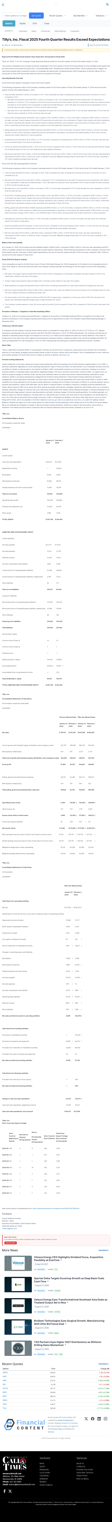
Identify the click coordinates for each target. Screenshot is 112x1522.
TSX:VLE (57, 1312)
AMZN (5, 1372)
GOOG (5, 1388)
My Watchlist (79, 15)
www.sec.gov (53, 400)
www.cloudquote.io (66, 1420)
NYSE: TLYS (14, 61)
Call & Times (23, 1502)
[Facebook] (92, 1424)
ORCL (5, 1404)
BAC (4, 1384)
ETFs (35, 23)
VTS (56, 1269)
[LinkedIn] (99, 1424)
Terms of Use (58, 1502)
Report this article (10, 1243)
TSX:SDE (57, 1290)
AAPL (5, 1376)
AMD (4, 1380)
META (5, 1392)
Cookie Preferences (98, 1502)
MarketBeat (41, 1269)
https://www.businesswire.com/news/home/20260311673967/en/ (56, 1208)
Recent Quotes (56, 15)
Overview (23, 31)
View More (103, 1250)
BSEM (56, 1333)
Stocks (23, 23)
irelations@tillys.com (9, 1228)
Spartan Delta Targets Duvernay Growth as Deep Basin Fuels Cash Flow (69, 1280)
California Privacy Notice (82, 1502)
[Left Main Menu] (3, 4)
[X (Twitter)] (86, 1424)
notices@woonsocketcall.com (22, 1484)
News (33, 31)
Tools (46, 23)
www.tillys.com (47, 335)
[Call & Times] (19, 1463)
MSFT (5, 1396)
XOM (60, 1354)
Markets (9, 23)
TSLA (4, 1408)
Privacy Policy (56, 1429)
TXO (56, 1354)
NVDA (5, 1400)
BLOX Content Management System (54, 1504)
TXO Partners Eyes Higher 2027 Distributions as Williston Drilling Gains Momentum (67, 1344)
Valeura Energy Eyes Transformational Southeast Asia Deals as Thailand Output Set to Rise (70, 1301)
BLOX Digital (72, 1504)
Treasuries (74, 31)
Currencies (45, 31)
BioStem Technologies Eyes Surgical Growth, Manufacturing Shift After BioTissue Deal (69, 1322)
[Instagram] (105, 1424)
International (60, 31)
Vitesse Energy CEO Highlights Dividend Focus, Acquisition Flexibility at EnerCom (68, 1259)
